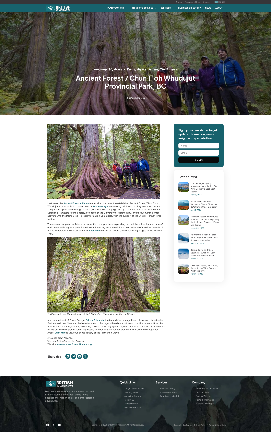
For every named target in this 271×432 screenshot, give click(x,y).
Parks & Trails (125, 69)
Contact (206, 2)
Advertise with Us (192, 2)
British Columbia (95, 320)
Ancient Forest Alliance (76, 203)
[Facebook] (47, 424)
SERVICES (166, 8)
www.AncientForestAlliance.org (74, 344)
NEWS (208, 8)
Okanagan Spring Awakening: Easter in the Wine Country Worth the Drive (205, 268)
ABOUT (218, 8)
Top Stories (168, 69)
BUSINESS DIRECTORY (189, 8)
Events (179, 2)
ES (223, 2)
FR (220, 2)
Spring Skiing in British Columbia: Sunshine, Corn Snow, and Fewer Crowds (203, 253)
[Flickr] (59, 424)
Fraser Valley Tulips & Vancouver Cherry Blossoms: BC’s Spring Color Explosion (204, 204)
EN (216, 2)
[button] (67, 356)
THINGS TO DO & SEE (142, 8)
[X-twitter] (53, 424)
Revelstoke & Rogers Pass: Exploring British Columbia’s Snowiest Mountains (204, 237)
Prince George (148, 69)
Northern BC (103, 69)
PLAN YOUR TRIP (115, 8)
